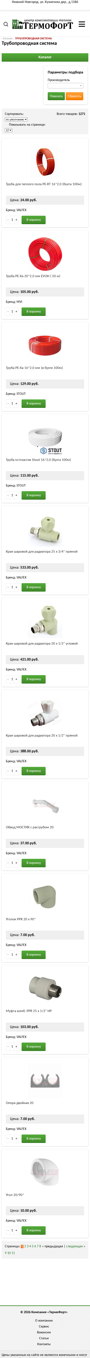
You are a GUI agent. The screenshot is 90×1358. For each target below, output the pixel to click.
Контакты (44, 1344)
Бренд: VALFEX (16, 210)
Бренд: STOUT (16, 394)
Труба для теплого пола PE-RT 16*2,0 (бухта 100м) (44, 184)
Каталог (8, 38)
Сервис (44, 1326)
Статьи (44, 1338)
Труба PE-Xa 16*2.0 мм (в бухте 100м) (34, 368)
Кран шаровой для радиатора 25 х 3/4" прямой (41, 551)
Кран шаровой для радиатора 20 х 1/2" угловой (42, 643)
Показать (56, 96)
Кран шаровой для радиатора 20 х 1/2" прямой (41, 735)
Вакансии (44, 1332)
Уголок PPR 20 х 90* (21, 919)
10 (9, 1253)
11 (13, 1253)
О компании (44, 1320)
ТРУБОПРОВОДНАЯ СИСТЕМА (33, 38)
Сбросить (74, 96)
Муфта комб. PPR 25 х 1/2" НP (29, 1011)
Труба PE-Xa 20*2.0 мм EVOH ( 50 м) (33, 276)
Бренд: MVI (14, 302)
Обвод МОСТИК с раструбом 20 (30, 827)
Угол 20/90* (15, 1195)
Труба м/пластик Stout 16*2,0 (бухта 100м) (38, 460)
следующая (74, 1246)
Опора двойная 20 (19, 1103)
